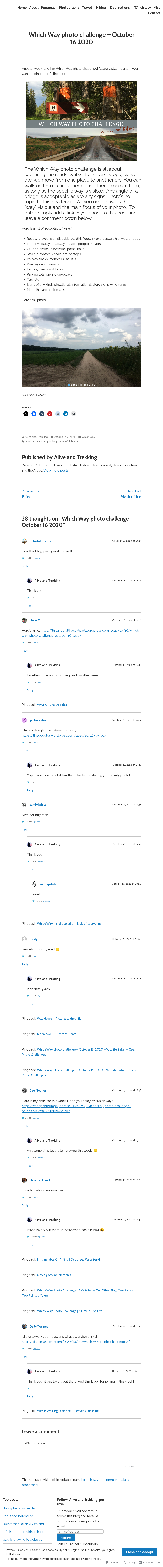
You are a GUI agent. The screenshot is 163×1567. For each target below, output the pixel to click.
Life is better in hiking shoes (23, 1532)
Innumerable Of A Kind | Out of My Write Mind (68, 1259)
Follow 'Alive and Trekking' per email (80, 1501)
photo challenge (35, 441)
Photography (69, 7)
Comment (130, 1466)
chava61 (34, 620)
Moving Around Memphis (54, 1275)
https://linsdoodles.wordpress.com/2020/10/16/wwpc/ (64, 735)
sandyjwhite (37, 804)
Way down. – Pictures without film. (60, 1018)
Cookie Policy (92, 1558)
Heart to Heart (39, 1180)
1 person (36, 642)
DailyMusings (38, 1326)
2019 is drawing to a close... (22, 1539)
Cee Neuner (37, 1090)
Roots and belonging (18, 1516)
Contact (154, 13)
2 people (36, 558)
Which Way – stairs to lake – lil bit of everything (69, 923)
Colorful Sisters (40, 541)
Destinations (120, 7)
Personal (48, 7)
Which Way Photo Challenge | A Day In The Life (69, 1311)
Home (22, 7)
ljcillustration (38, 720)
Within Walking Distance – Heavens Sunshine (68, 1411)
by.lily (33, 939)
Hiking (101, 7)
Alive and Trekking (36, 436)
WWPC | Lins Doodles (52, 705)
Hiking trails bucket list (20, 1508)
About (34, 7)
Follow (66, 1538)
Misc (157, 7)
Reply (25, 566)
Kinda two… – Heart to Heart (56, 1034)
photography (55, 441)
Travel (87, 7)
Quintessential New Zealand (23, 1524)
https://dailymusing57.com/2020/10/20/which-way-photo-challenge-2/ (76, 1342)
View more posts (55, 470)
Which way (142, 7)
